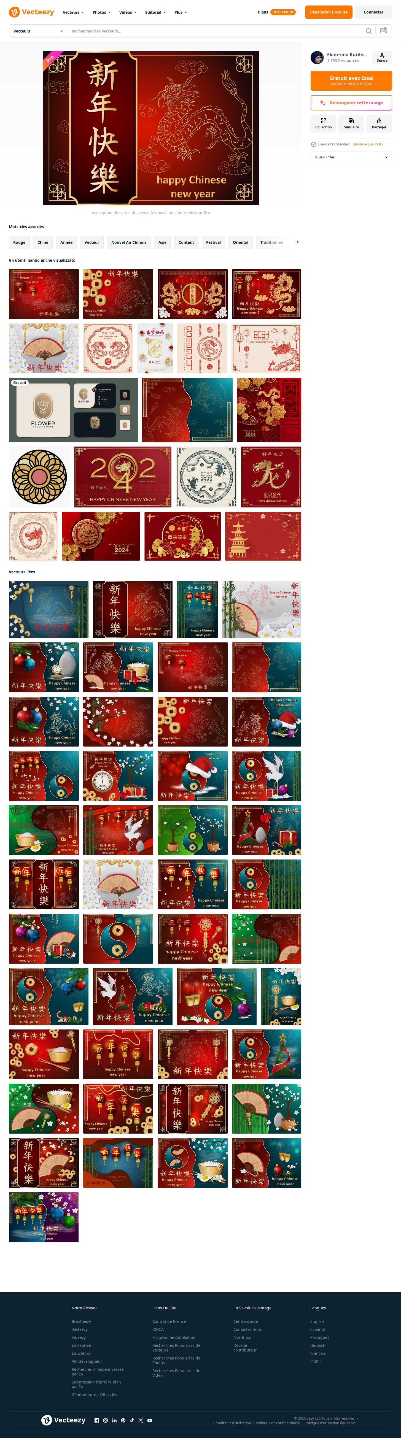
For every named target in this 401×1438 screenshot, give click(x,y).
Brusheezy (81, 1321)
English (317, 1321)
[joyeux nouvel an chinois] (182, 536)
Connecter (373, 12)
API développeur (87, 1361)
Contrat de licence (169, 1321)
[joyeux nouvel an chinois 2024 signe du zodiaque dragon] (108, 348)
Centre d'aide (245, 1321)
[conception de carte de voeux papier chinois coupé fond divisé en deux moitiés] (187, 410)
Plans (263, 12)
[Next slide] (293, 242)
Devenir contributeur (245, 1348)
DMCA (158, 1329)
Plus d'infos (325, 157)
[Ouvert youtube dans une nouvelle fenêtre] (149, 1420)
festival (213, 242)
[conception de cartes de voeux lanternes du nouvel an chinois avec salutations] (197, 609)
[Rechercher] (368, 31)
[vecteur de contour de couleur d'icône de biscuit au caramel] (39, 477)
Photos (99, 12)
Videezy (79, 1337)
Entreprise (81, 1345)
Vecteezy (80, 1329)
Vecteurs (71, 12)
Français (318, 1353)
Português (319, 1337)
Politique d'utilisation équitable (330, 1422)
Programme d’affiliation (173, 1337)
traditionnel (271, 242)
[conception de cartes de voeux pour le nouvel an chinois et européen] (44, 939)
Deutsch (317, 1345)
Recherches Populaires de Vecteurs (176, 1348)
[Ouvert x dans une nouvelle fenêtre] (141, 1420)
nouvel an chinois (128, 242)
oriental (240, 242)
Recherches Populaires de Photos (176, 1360)
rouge (19, 242)
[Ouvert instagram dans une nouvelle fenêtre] (105, 1420)
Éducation (81, 1353)
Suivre (382, 60)
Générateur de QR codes (94, 1394)
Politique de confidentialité (278, 1422)
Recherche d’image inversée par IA (98, 1372)
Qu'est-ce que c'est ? (367, 144)
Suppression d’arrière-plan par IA (96, 1384)
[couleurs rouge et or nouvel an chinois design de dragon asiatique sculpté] (266, 294)
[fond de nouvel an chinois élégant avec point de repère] (263, 536)
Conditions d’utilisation (232, 1422)
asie (162, 242)
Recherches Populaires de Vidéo (176, 1373)
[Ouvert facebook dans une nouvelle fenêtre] (97, 1420)
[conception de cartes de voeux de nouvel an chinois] (118, 294)
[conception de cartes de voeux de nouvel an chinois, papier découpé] (118, 1163)
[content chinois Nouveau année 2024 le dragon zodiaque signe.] (269, 410)
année (66, 242)
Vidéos (125, 12)
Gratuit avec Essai (351, 81)
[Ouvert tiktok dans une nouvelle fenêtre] (132, 1420)
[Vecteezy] (31, 12)
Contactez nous (247, 1329)
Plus (178, 12)
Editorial (153, 12)
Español (317, 1329)
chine (42, 242)
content (186, 242)
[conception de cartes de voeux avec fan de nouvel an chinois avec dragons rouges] (44, 1163)
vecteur (92, 242)
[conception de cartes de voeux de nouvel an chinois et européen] (44, 667)
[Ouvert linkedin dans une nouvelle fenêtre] (114, 1420)
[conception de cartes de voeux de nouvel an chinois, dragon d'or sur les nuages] (44, 294)
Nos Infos (242, 1337)
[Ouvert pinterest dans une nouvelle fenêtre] (123, 1420)
